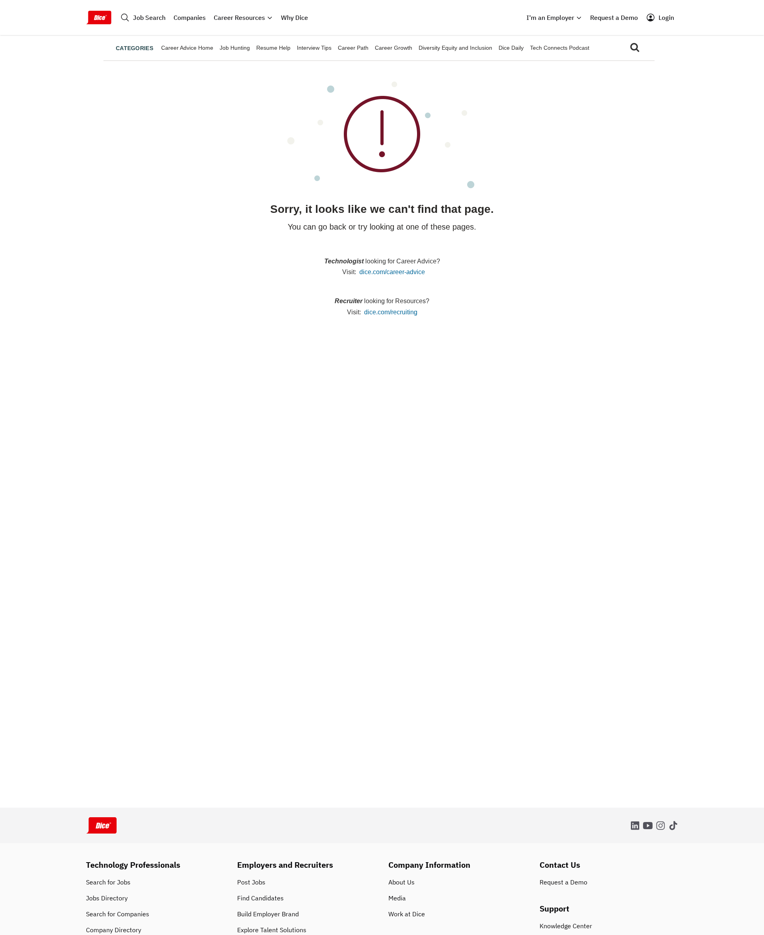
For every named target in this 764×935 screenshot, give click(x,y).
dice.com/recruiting (390, 312)
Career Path (353, 48)
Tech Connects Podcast (559, 48)
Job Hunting (235, 48)
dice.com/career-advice (392, 272)
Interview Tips (314, 48)
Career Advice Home (187, 48)
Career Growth (393, 48)
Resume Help (273, 48)
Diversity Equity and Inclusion (455, 48)
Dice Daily (511, 48)
